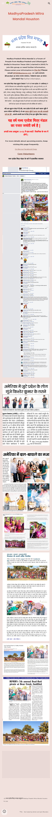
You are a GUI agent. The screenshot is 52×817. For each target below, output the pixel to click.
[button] (3, 3)
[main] (26, 16)
